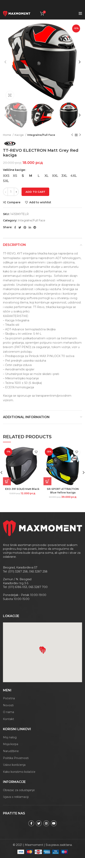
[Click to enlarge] (10, 95)
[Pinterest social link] (24, 227)
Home (7, 134)
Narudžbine (11, 751)
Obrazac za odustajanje (19, 790)
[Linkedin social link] (29, 227)
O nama (8, 712)
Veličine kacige (14, 170)
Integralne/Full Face (41, 134)
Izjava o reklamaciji (16, 797)
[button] (43, 650)
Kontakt (8, 719)
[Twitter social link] (19, 227)
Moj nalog (10, 737)
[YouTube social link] (54, 823)
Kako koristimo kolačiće (19, 772)
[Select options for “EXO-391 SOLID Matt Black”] (7, 481)
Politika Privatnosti (16, 758)
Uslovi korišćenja (14, 765)
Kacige (19, 134)
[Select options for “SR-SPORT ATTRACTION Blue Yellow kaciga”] (47, 481)
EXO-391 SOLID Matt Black (22, 488)
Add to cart (35, 191)
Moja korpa (10, 744)
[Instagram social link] (46, 823)
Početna (9, 698)
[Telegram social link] (34, 227)
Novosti (8, 705)
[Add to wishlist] (36, 451)
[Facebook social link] (15, 227)
